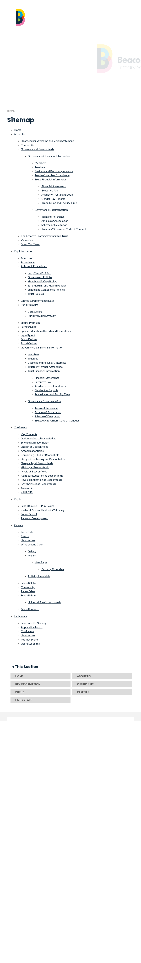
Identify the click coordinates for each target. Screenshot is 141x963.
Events (25, 536)
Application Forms (31, 627)
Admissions (27, 257)
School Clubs (28, 583)
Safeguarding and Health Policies (47, 285)
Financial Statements (53, 186)
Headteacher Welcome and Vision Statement (47, 140)
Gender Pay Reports (53, 198)
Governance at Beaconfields (37, 149)
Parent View (28, 591)
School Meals (29, 595)
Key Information (23, 251)
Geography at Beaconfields (37, 463)
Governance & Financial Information (49, 156)
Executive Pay (49, 190)
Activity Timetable (52, 569)
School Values (29, 339)
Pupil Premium (29, 304)
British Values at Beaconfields (38, 483)
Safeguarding (28, 326)
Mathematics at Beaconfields (38, 438)
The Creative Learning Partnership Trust (44, 235)
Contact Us (27, 145)
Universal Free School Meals (44, 602)
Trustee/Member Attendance (52, 175)
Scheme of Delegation (54, 224)
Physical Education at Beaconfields (41, 479)
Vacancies (27, 240)
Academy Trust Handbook (57, 194)
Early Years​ (20, 616)
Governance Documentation (51, 209)
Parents (18, 525)
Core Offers (35, 311)
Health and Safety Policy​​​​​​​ (42, 281)
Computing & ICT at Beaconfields (41, 454)
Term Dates (28, 532)
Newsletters (28, 540)
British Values (29, 343)
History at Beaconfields (35, 467)
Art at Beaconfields (32, 450)
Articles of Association (54, 220)
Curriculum (20, 427)
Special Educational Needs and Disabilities (46, 330)
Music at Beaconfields (34, 471)
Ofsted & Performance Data (37, 300)
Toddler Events (30, 639)
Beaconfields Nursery (33, 622)
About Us (19, 134)
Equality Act (28, 335)
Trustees (40, 167)
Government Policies (40, 277)
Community (28, 587)
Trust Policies (36, 293)
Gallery (32, 551)
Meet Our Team (30, 244)
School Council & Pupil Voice (37, 505)
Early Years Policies (39, 273)
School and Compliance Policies (46, 289)
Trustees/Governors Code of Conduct (63, 229)
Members (40, 162)
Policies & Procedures (34, 266)
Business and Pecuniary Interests (54, 171)
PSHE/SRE (27, 492)
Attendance (28, 262)
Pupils (17, 499)
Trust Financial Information (51, 179)
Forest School (29, 514)
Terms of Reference (52, 216)
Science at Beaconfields (35, 442)
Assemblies (27, 488)
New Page (41, 562)
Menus (32, 555)
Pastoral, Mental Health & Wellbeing (42, 510)
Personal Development (34, 518)
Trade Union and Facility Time (59, 202)
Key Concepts (29, 434)
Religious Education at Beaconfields (42, 475)
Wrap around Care (31, 544)
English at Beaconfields (34, 446)
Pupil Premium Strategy (42, 315)
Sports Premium (30, 322)
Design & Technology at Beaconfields (43, 459)
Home (11, 110)
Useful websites (30, 643)
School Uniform (30, 609)
